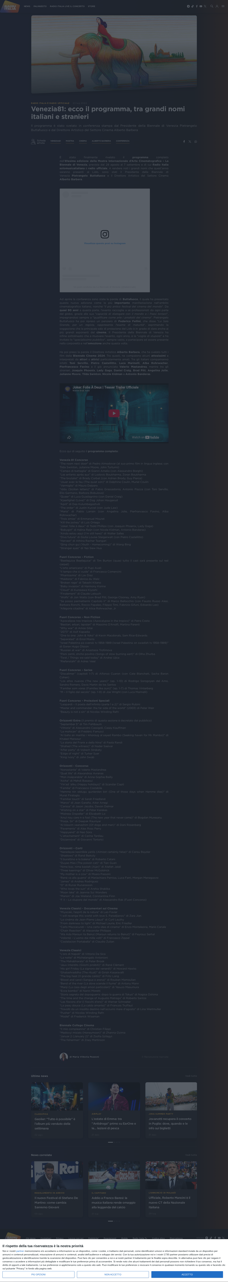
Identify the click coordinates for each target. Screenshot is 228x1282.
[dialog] (114, 1260)
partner (20, 1251)
